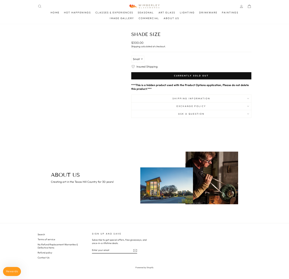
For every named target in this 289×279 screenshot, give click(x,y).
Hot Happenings (77, 12)
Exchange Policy (191, 106)
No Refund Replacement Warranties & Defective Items (58, 246)
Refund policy (45, 252)
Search (41, 234)
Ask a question (191, 114)
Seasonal (146, 12)
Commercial (149, 18)
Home (55, 12)
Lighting (187, 12)
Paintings (230, 12)
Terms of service (46, 239)
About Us (171, 18)
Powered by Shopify (144, 267)
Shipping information (191, 98)
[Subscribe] (135, 250)
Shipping (135, 46)
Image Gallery (122, 18)
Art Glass (166, 12)
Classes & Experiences (114, 12)
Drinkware (208, 12)
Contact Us (44, 257)
